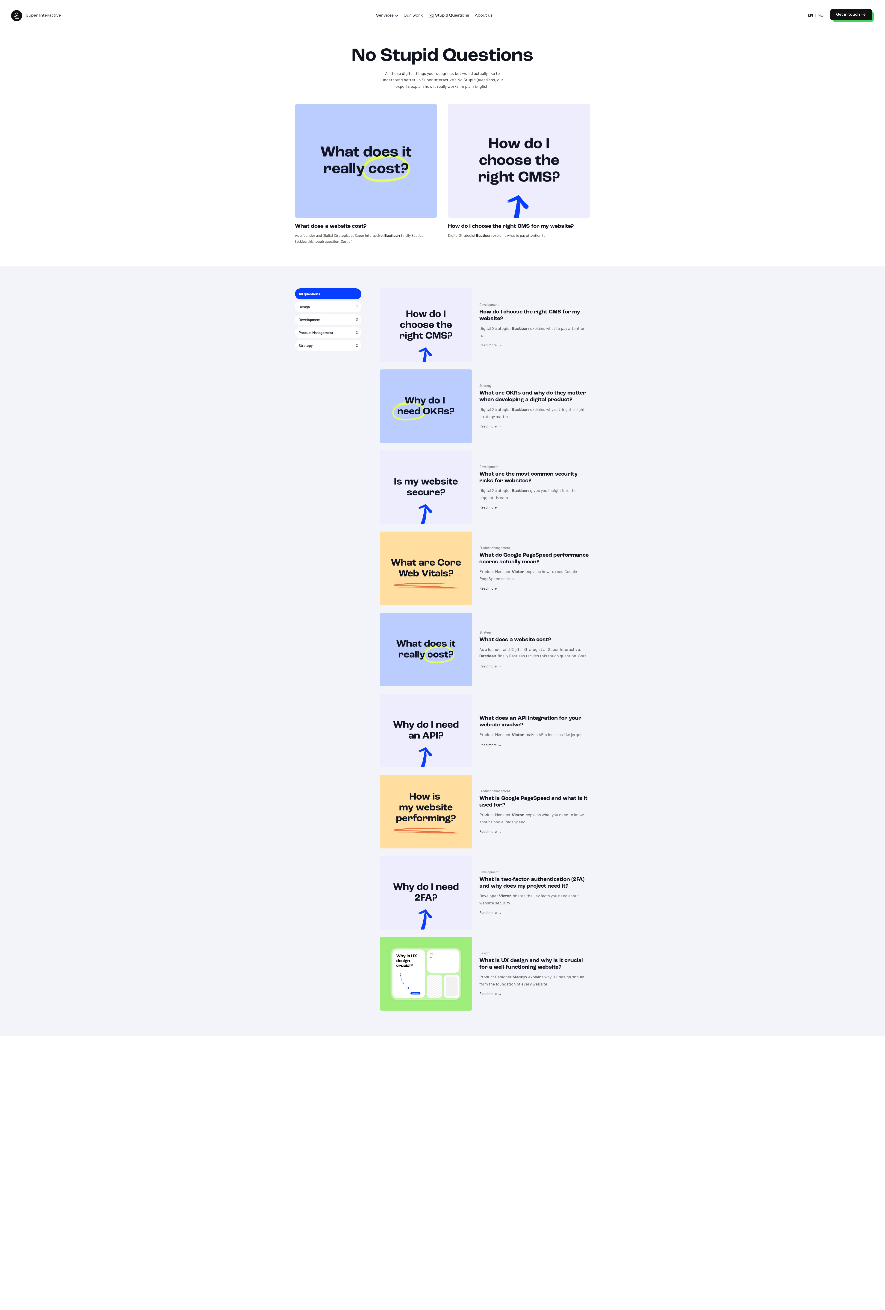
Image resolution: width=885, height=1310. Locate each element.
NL (820, 16)
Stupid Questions (449, 16)
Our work (413, 16)
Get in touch (848, 15)
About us (484, 16)
